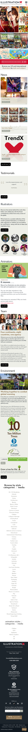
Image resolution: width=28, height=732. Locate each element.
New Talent (14, 577)
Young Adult (14, 616)
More (3, 463)
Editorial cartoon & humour (14, 530)
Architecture (14, 500)
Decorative (14, 526)
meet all (3, 230)
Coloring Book (14, 518)
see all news (4, 164)
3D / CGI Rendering (14, 492)
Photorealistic (14, 589)
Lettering (14, 561)
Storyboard (14, 604)
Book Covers (14, 506)
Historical (14, 551)
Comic (14, 520)
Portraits (14, 595)
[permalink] (26, 103)
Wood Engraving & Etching (14, 614)
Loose (14, 569)
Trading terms (5, 726)
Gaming (14, 545)
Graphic (14, 549)
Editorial (14, 528)
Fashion (14, 539)
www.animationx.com (7, 303)
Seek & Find (14, 600)
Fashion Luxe (14, 541)
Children (14, 514)
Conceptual (14, 522)
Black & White (14, 504)
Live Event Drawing (14, 567)
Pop (14, 593)
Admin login (23, 726)
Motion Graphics (14, 634)
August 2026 (14, 716)
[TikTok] (14, 704)
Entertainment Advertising (14, 535)
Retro (14, 598)
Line (14, 565)
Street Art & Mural (14, 606)
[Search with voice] (23, 62)
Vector (14, 610)
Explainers (14, 632)
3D (14, 638)
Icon (14, 553)
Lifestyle (14, 563)
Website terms (22, 725)
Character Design (14, 512)
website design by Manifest (7, 729)
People (14, 587)
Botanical (14, 508)
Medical (14, 573)
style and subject (19, 68)
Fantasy (14, 537)
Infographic (14, 557)
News (4, 74)
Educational (14, 533)
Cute (14, 524)
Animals (14, 494)
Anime (14, 498)
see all (3, 197)
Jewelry (14, 559)
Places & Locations (14, 591)
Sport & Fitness (14, 602)
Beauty (14, 502)
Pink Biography (6, 99)
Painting (14, 581)
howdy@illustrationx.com (14, 658)
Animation (14, 496)
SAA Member (18, 726)
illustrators (6, 68)
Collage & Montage (14, 516)
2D (14, 636)
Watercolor (14, 612)
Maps (14, 571)
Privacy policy (11, 726)
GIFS (14, 630)
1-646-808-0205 (14, 660)
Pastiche (14, 585)
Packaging (14, 579)
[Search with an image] (25, 62)
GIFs (14, 547)
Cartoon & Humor (14, 510)
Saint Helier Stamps (7, 128)
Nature (14, 575)
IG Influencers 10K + (14, 555)
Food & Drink (14, 543)
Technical (14, 608)
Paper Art (14, 583)
